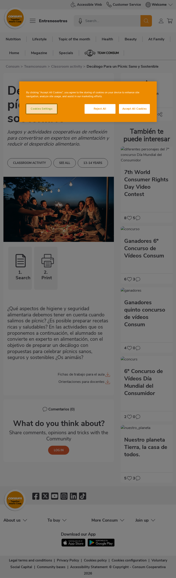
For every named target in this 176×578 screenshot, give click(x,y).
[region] (88, 101)
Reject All (100, 109)
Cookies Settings (41, 109)
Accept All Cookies (134, 109)
